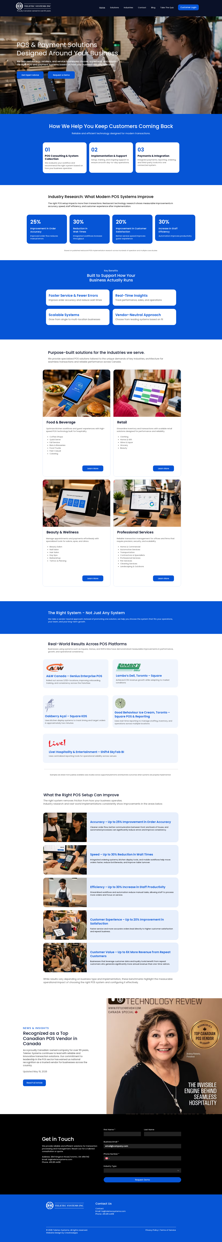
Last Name (149, 1129)
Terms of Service (168, 1230)
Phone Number (111, 1154)
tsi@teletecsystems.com (60, 1159)
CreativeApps (71, 1232)
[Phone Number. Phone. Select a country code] (107, 1158)
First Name (109, 1129)
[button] (114, 7)
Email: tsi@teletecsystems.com (110, 1211)
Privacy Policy (152, 1230)
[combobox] (142, 1170)
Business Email (111, 1142)
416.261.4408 (55, 1162)
